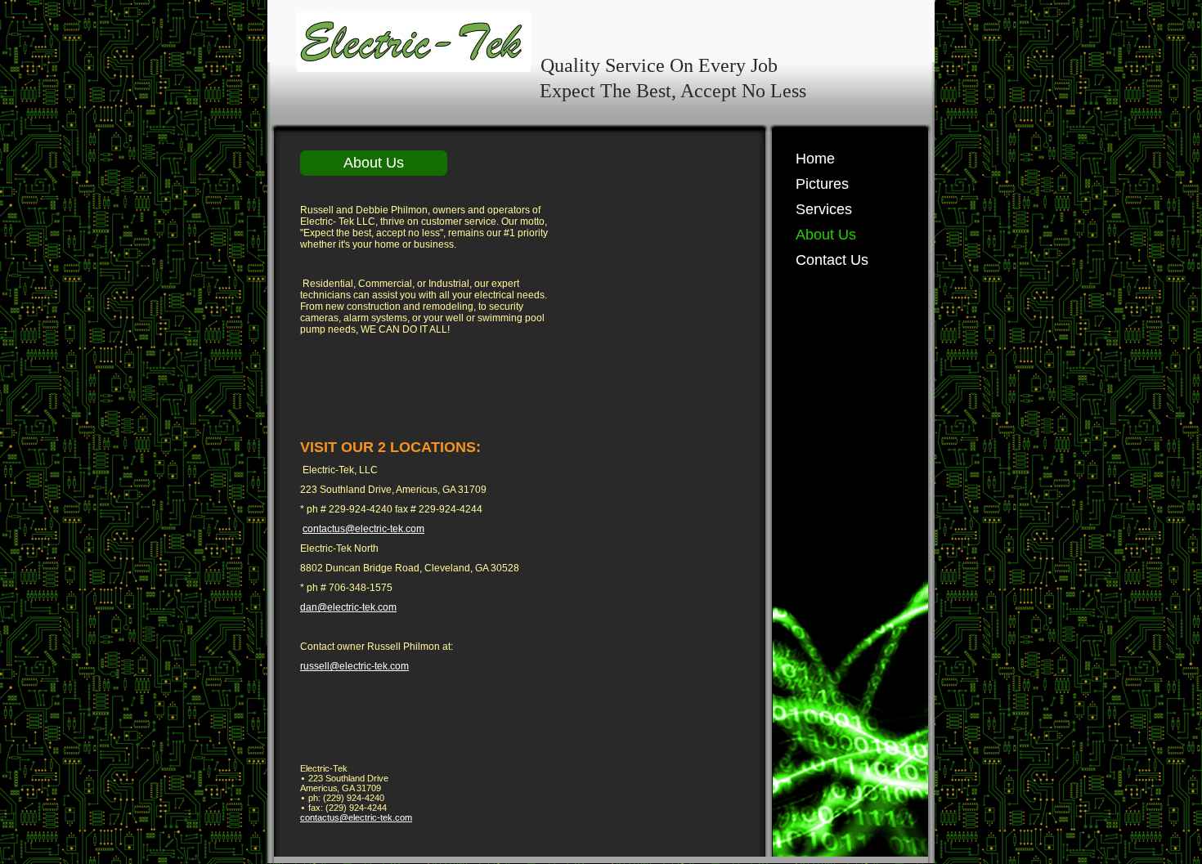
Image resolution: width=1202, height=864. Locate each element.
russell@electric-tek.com (354, 666)
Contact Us (832, 260)
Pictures (822, 184)
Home (815, 158)
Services (824, 209)
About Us (826, 234)
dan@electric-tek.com (348, 607)
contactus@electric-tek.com (363, 529)
